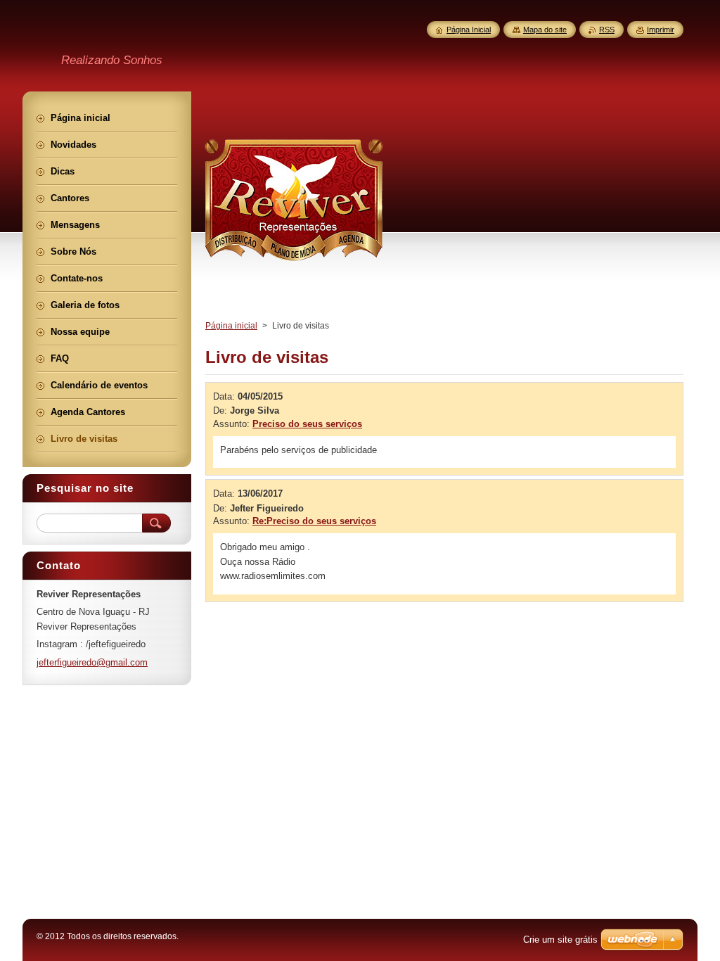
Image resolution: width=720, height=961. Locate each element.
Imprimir (660, 29)
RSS (607, 29)
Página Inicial (468, 29)
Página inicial (231, 326)
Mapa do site (545, 29)
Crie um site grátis (560, 939)
